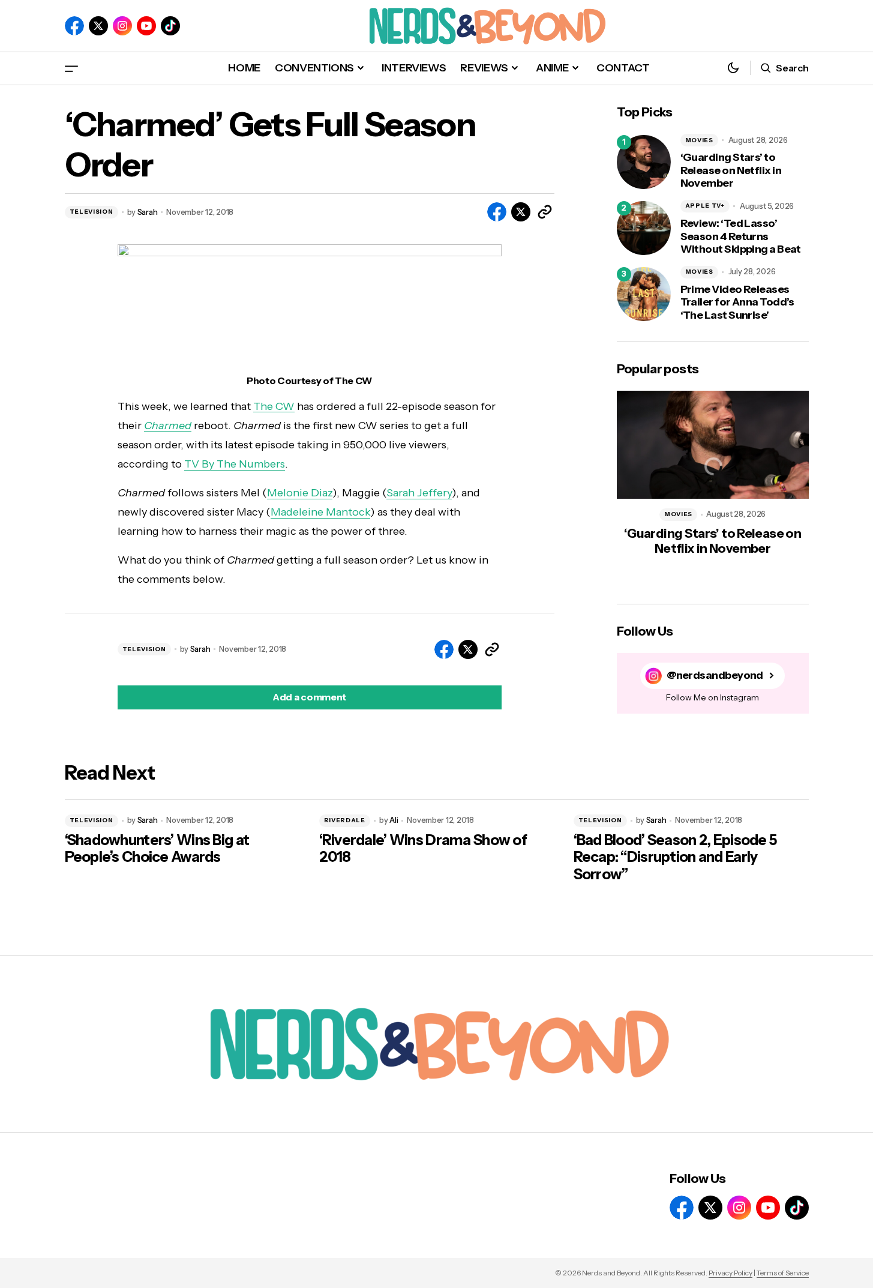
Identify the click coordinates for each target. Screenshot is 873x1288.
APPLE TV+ (705, 205)
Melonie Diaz (299, 492)
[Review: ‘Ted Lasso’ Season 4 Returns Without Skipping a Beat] (644, 228)
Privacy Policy (730, 1272)
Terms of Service (783, 1272)
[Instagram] (122, 26)
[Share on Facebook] (496, 211)
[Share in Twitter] (520, 211)
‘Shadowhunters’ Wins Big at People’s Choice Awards (157, 849)
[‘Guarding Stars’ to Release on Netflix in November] (644, 162)
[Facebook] (74, 26)
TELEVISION (91, 211)
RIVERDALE (344, 820)
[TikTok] (170, 26)
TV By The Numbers (234, 464)
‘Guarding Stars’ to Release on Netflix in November (731, 170)
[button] (71, 68)
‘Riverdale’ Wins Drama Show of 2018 (423, 849)
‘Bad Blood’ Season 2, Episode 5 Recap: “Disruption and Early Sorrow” (675, 857)
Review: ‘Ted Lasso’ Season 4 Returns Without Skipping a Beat (740, 236)
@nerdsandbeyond (715, 675)
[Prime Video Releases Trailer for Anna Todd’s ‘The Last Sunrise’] (644, 294)
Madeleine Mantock (320, 512)
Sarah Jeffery (419, 492)
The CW (274, 406)
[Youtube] (146, 26)
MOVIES (699, 140)
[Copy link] (544, 211)
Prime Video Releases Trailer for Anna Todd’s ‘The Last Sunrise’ (737, 302)
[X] (98, 26)
